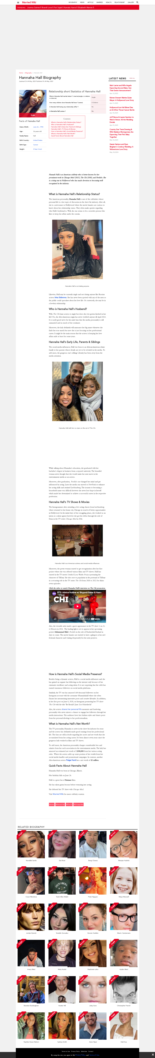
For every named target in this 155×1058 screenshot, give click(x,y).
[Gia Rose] (62, 858)
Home (21, 73)
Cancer (35, 145)
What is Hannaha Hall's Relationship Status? (66, 122)
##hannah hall (60, 804)
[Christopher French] (123, 1003)
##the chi (69, 804)
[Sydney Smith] (62, 1039)
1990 (41, 127)
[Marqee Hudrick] (123, 858)
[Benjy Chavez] (92, 858)
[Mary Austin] (62, 967)
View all (132, 78)
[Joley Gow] (92, 1003)
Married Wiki (29, 2)
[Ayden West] (123, 967)
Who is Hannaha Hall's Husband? (62, 124)
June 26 (36, 127)
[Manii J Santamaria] (123, 930)
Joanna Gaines (33, 7)
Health (108, 2)
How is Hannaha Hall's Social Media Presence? (67, 131)
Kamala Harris (70, 7)
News (82, 2)
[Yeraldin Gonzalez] (62, 930)
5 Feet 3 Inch (37, 149)
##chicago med (78, 804)
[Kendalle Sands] (31, 858)
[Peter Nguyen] (92, 894)
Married (100, 2)
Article (90, 2)
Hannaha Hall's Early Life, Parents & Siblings (66, 127)
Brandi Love (47, 7)
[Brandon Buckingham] (31, 1003)
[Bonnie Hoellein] (92, 930)
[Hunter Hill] (62, 1003)
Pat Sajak (58, 7)
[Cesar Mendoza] (31, 894)
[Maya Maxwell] (123, 894)
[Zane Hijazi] (92, 1039)
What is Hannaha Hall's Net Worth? (63, 133)
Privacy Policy (80, 1055)
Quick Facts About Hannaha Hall (62, 136)
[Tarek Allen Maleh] (62, 894)
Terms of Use (94, 1055)
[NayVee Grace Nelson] (31, 1039)
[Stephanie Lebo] (92, 967)
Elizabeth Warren (85, 7)
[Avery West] (31, 967)
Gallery (131, 2)
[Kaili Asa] (123, 1039)
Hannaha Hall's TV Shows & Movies (63, 129)
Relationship (120, 2)
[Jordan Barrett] (31, 930)
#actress (51, 804)
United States (37, 140)
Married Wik (58, 794)
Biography (73, 2)
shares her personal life (72, 709)
